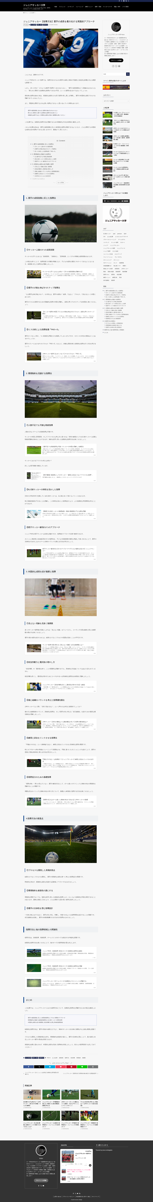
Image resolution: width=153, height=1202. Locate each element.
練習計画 (114, 277)
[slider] (126, 200)
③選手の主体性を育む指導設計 (114, 327)
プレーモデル (118, 257)
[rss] (126, 1)
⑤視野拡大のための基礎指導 (43, 176)
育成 (120, 277)
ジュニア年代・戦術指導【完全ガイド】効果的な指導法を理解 (62, 966)
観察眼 (84, 1057)
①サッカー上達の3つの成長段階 (44, 146)
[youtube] (124, 1)
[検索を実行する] (128, 74)
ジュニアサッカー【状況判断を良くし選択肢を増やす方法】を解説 (63, 684)
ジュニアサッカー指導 (109, 248)
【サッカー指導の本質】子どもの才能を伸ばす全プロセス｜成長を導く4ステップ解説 (68, 312)
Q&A (125, 233)
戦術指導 (118, 271)
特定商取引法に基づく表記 (83, 1196)
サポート (122, 242)
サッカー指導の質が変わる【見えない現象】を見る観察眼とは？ (63, 645)
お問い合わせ (57, 1196)
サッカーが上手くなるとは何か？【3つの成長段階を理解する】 (62, 271)
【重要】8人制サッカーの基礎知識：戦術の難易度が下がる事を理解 (64, 511)
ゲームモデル (121, 239)
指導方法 (45, 24)
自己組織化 (106, 280)
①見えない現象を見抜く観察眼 (43, 166)
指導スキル (106, 274)
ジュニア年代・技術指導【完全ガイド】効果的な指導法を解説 (62, 951)
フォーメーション (108, 257)
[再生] (105, 201)
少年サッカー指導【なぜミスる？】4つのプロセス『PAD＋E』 (62, 353)
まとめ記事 (33, 24)
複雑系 (113, 280)
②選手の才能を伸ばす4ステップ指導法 (45, 149)
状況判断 (73, 1057)
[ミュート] (122, 201)
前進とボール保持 (108, 268)
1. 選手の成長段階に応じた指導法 (43, 144)
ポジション (116, 260)
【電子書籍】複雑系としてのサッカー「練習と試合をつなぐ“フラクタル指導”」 (67, 475)
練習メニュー (106, 277)
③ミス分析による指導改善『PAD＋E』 (45, 151)
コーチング (106, 242)
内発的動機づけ (107, 265)
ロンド (115, 263)
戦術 (104, 271)
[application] (116, 201)
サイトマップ (95, 1196)
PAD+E (48, 1057)
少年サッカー (124, 268)
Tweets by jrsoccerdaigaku (104, 1150)
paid (114, 233)
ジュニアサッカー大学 (34, 5)
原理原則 (117, 268)
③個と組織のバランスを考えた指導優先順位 (47, 171)
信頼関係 (121, 263)
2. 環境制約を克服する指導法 (41, 154)
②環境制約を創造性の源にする (114, 325)
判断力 (124, 265)
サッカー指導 (114, 242)
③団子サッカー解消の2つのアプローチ (45, 161)
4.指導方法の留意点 (38, 179)
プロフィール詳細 (116, 60)
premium (119, 233)
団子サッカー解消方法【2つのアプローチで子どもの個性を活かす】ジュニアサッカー (68, 549)
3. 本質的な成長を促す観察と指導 (43, 164)
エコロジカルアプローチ (121, 236)
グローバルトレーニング (109, 239)
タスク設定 (115, 251)
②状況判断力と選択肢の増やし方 (44, 169)
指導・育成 (39, 24)
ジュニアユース (121, 248)
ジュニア (105, 245)
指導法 (113, 274)
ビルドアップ (118, 254)
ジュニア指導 (106, 251)
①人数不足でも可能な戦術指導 (43, 156)
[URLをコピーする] (93, 1066)
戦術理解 (124, 271)
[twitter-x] (121, 1)
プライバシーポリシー (68, 1196)
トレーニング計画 (108, 254)
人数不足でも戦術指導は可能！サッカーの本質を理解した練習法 (63, 446)
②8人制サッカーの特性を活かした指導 (45, 159)
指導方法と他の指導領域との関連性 (114, 330)
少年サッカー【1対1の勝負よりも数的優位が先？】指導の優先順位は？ (65, 722)
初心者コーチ (117, 265)
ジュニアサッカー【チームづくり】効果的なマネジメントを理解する (64, 981)
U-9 (104, 236)
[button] (28, 1066)
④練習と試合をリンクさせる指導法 (44, 173)
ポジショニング (107, 260)
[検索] (128, 1)
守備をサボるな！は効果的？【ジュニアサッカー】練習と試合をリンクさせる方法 (68, 760)
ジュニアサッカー (114, 245)
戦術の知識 (111, 271)
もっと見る (61, 182)
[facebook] (119, 1)
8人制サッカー (107, 233)
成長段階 (61, 1057)
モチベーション (107, 263)
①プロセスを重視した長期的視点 (114, 323)
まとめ (106, 332)
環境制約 (78, 1057)
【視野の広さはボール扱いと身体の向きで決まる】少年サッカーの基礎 (65, 799)
